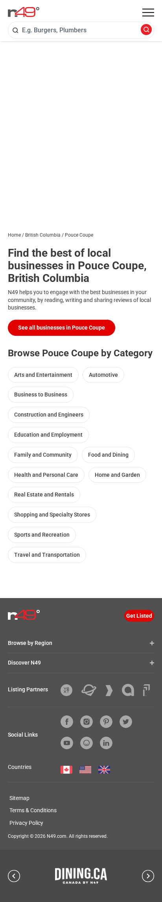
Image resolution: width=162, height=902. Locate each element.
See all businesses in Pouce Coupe (61, 327)
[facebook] (67, 721)
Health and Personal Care (46, 475)
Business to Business (40, 394)
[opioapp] (86, 743)
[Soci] (146, 690)
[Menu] (148, 13)
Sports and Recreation (42, 535)
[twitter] (126, 721)
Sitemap (19, 798)
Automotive (103, 375)
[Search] (146, 30)
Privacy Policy (26, 823)
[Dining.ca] (81, 875)
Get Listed (139, 616)
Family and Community (43, 455)
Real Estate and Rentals (44, 494)
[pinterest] (106, 721)
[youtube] (67, 743)
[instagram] (86, 721)
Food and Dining (108, 455)
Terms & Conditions (33, 810)
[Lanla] (131, 690)
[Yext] (69, 690)
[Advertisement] (81, 126)
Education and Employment (48, 435)
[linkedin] (106, 743)
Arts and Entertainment (43, 375)
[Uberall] (92, 690)
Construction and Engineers (48, 414)
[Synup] (112, 690)
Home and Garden (117, 475)
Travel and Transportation (47, 555)
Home (14, 235)
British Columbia (43, 235)
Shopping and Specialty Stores (52, 514)
